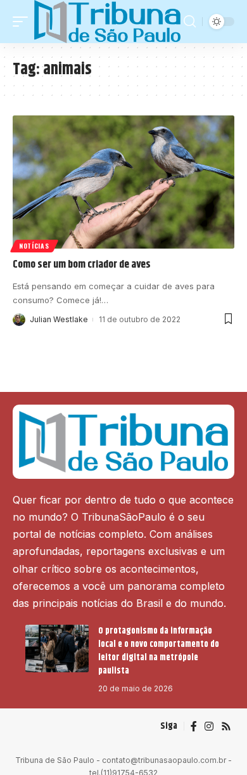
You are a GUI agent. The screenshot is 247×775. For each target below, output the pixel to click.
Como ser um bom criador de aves (82, 264)
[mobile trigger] (23, 21)
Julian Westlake (59, 319)
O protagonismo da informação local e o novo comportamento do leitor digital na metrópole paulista (158, 651)
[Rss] (226, 726)
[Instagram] (209, 726)
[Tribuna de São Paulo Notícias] (107, 21)
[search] (189, 21)
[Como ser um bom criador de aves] (123, 182)
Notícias (34, 246)
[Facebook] (193, 726)
